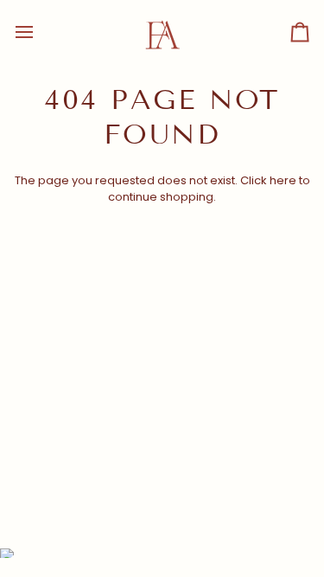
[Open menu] (40, 31)
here (283, 180)
